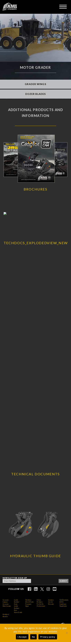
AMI (10, 7)
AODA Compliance (62, 603)
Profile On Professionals (41, 605)
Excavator (6, 600)
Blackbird (6, 614)
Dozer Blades (29, 602)
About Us (5, 616)
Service (50, 602)
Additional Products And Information (35, 113)
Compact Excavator (6, 603)
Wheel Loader (7, 606)
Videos (39, 600)
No (33, 636)
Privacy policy (47, 636)
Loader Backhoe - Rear (17, 608)
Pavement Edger (28, 605)
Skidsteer (28, 600)
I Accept (22, 636)
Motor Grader (18, 612)
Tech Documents (63, 600)
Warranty (51, 604)
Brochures (40, 602)
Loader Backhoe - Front (17, 602)
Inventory (51, 600)
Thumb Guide (63, 606)
